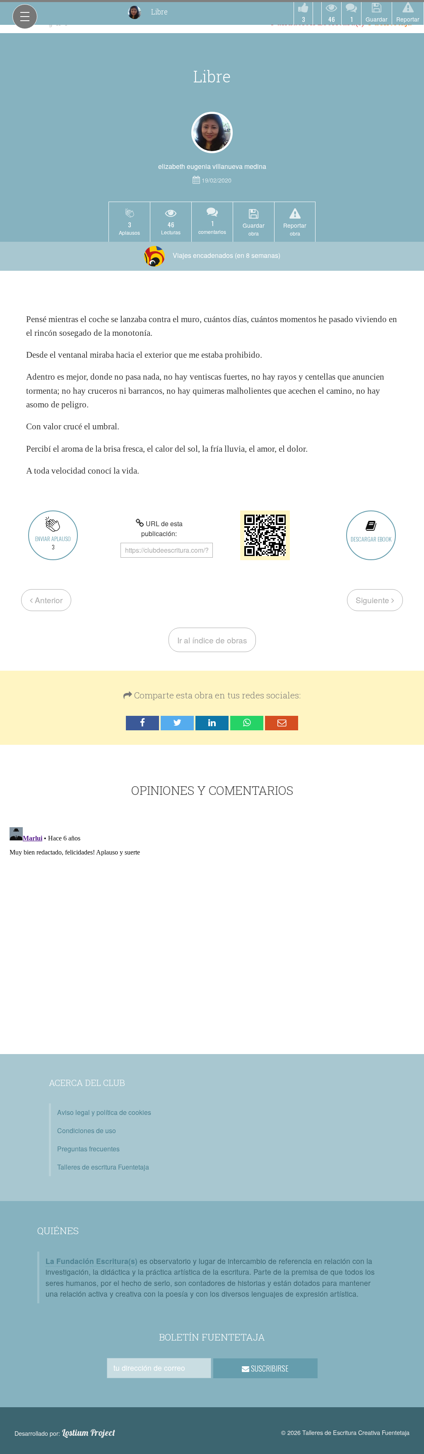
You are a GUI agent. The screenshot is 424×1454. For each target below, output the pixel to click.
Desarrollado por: (64, 1433)
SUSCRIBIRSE (269, 1368)
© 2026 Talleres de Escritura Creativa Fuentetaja (345, 1432)
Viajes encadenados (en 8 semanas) (225, 255)
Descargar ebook (371, 538)
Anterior (48, 599)
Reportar (407, 19)
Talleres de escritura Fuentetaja (103, 1167)
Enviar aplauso (53, 542)
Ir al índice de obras (212, 639)
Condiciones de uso (86, 1130)
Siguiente (373, 599)
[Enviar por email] (281, 723)
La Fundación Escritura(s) (91, 1261)
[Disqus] (212, 927)
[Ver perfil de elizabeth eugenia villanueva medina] (212, 132)
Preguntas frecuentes (88, 1148)
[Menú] (24, 16)
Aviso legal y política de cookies (104, 1112)
